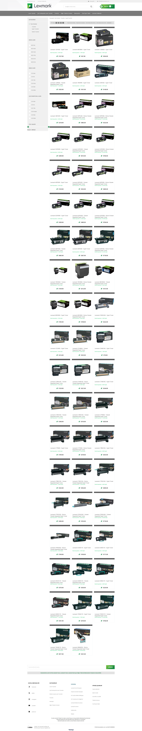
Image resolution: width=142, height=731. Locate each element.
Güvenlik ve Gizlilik (96, 696)
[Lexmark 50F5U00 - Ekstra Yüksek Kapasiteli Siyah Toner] (82, 104)
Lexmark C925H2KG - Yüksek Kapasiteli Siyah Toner (81, 515)
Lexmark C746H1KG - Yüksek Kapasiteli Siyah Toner (81, 415)
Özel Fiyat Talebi (86, 13)
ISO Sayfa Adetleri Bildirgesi (77, 695)
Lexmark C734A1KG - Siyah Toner (104, 381)
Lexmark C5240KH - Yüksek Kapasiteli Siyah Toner (80, 349)
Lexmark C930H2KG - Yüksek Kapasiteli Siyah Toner (103, 515)
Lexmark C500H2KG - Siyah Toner (104, 315)
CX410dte (33, 118)
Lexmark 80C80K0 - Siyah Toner (81, 49)
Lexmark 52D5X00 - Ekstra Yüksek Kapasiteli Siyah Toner (104, 150)
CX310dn (33, 101)
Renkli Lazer (32, 68)
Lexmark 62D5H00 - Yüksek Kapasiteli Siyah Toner (80, 216)
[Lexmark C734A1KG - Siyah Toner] (104, 370)
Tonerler (57, 13)
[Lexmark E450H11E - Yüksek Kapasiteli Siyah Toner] (60, 602)
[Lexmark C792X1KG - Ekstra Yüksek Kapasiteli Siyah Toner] (60, 502)
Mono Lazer (32, 40)
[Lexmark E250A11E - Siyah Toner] (82, 536)
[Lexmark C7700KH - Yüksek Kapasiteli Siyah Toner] (104, 403)
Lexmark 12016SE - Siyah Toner (59, 49)
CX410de (33, 115)
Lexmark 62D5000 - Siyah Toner (59, 215)
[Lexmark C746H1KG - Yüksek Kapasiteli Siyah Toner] (82, 403)
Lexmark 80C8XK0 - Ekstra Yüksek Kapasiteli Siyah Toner (82, 316)
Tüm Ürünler (33, 24)
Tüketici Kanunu (96, 700)
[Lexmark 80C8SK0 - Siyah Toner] (60, 303)
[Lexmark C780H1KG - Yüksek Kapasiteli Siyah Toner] (60, 469)
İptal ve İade (95, 692)
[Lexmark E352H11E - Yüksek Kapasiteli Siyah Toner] (60, 569)
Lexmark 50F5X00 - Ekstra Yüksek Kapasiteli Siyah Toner (104, 116)
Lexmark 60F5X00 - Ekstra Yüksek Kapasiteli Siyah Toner (104, 183)
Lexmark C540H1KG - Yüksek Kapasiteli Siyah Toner (58, 382)
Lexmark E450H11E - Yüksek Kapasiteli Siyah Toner (58, 615)
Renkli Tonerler (35, 31)
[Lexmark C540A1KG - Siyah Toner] (104, 336)
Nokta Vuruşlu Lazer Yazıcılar (56, 694)
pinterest (34, 711)
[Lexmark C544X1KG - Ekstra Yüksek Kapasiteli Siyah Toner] (82, 370)
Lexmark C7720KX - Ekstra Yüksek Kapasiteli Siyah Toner (82, 449)
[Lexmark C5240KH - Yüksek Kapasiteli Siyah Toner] (82, 336)
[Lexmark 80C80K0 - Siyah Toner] (82, 37)
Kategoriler (32, 19)
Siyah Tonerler (35, 29)
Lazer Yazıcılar (31, 13)
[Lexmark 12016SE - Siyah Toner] (60, 37)
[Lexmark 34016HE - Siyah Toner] (60, 104)
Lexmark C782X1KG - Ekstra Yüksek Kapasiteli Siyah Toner (81, 482)
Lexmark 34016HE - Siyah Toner (59, 116)
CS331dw (33, 83)
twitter (33, 693)
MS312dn (33, 52)
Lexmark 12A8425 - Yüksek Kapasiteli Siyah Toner (57, 83)
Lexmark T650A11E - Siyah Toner (82, 614)
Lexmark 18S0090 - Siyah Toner (81, 83)
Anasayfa (92, 1)
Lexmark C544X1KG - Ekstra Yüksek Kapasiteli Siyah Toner (81, 382)
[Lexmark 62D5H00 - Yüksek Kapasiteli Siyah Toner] (82, 204)
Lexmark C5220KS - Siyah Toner (59, 348)
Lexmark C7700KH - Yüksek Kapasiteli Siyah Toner (102, 415)
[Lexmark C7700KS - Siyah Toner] (60, 436)
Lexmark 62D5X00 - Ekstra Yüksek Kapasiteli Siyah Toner (104, 216)
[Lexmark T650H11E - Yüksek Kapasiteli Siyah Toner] (104, 602)
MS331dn (33, 62)
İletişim (72, 714)
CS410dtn (33, 90)
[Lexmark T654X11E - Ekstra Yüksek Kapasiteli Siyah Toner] (60, 635)
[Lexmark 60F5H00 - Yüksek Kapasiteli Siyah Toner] (82, 170)
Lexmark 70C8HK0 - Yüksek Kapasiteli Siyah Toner (58, 282)
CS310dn (33, 73)
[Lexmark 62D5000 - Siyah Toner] (60, 204)
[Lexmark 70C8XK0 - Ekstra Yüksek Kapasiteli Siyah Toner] (82, 270)
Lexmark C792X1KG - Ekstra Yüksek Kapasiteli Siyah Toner (58, 515)
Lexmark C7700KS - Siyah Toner (59, 448)
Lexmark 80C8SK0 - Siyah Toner (59, 315)
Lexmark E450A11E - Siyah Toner (104, 581)
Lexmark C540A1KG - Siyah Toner (104, 348)
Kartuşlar (52, 701)
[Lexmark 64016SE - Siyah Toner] (82, 237)
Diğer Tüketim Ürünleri (66, 13)
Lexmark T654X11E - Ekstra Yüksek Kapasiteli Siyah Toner (58, 648)
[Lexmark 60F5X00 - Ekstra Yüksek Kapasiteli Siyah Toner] (104, 170)
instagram (34, 699)
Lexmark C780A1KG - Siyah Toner (104, 448)
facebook (34, 687)
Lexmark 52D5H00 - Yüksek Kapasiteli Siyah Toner (80, 150)
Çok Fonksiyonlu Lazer (35, 96)
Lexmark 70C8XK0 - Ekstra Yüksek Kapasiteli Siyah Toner (82, 282)
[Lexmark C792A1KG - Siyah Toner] (104, 469)
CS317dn (33, 80)
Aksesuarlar (77, 13)
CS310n (33, 76)
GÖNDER (110, 667)
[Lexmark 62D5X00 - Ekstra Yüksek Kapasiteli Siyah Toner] (104, 204)
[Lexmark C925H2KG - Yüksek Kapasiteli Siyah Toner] (82, 502)
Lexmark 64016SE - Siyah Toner (81, 249)
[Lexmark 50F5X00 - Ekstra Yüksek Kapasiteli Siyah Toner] (104, 104)
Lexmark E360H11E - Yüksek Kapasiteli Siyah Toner (80, 581)
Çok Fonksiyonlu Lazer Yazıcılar (45, 13)
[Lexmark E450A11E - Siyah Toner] (104, 569)
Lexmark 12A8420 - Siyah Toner (103, 49)
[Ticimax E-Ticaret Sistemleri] (71, 730)
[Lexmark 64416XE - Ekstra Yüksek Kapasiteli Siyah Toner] (104, 237)
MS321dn (33, 58)
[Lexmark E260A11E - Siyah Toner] (104, 536)
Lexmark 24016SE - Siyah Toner (103, 83)
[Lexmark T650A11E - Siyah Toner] (82, 602)
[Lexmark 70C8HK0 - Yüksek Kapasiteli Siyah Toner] (60, 270)
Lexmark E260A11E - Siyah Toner (104, 548)
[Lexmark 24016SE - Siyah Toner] (104, 71)
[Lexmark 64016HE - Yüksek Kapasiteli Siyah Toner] (60, 237)
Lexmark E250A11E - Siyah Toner (82, 548)
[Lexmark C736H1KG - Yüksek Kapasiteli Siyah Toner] (60, 403)
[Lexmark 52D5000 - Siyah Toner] (60, 137)
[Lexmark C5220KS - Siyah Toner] (60, 336)
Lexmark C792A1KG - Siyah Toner (104, 481)
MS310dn (33, 48)
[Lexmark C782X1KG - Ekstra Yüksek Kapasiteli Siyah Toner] (82, 469)
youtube (34, 705)
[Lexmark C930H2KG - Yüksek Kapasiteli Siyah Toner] (104, 502)
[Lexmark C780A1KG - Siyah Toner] (104, 436)
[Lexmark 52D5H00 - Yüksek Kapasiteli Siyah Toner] (82, 137)
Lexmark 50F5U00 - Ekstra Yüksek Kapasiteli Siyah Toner (82, 116)
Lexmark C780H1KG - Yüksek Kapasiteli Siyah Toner (58, 482)
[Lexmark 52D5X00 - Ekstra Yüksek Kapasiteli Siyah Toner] (104, 137)
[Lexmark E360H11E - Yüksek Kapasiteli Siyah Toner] (82, 569)
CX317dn (33, 108)
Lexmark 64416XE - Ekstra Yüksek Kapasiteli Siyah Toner (104, 249)
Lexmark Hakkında (42, 1)
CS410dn (33, 87)
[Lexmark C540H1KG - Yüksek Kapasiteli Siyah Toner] (60, 370)
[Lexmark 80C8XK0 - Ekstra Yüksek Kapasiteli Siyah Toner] (82, 303)
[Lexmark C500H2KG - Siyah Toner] (104, 303)
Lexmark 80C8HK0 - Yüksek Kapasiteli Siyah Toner (102, 282)
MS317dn (33, 55)
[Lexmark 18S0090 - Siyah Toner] (82, 71)
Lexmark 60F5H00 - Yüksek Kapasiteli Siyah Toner (80, 183)
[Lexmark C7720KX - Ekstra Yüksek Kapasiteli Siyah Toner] (82, 436)
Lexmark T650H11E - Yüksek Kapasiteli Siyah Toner (103, 615)
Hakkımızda (73, 710)
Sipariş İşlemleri (95, 689)
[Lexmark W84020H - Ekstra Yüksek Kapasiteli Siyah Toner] (82, 635)
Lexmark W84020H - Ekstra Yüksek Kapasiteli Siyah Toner (81, 648)
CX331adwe (34, 111)
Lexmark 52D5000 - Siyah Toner (59, 149)
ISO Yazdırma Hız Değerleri (77, 699)
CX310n (33, 104)
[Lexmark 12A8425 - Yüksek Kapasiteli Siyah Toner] (60, 71)
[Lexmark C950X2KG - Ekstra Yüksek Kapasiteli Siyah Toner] (60, 536)
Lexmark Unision (74, 706)
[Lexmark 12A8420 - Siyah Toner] (104, 37)
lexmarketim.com (31, 1)
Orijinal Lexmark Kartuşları (77, 691)
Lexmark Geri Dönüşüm (76, 688)
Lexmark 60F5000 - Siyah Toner (59, 182)
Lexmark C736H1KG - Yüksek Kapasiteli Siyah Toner (58, 415)
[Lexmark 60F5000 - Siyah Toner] (60, 170)
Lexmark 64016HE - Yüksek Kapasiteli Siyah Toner (57, 249)
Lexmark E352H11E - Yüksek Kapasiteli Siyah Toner (58, 581)
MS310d (33, 45)
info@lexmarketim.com (104, 1)
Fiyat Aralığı (32, 124)
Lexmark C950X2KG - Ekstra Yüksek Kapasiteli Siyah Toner (58, 548)
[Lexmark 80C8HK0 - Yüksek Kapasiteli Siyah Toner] (104, 270)
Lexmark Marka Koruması (76, 702)
